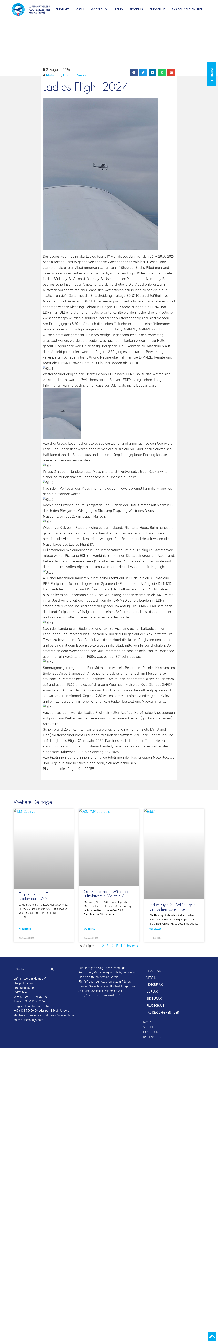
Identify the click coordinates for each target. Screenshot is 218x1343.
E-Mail (54, 1011)
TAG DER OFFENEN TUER (187, 9)
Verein (82, 75)
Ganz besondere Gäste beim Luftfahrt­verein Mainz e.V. (108, 894)
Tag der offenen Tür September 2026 (35, 896)
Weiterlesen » (25, 929)
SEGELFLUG (136, 9)
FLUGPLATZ (62, 9)
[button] (134, 72)
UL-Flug (69, 75)
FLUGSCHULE (157, 9)
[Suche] (52, 969)
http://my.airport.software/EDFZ (99, 995)
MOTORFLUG (99, 9)
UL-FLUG (118, 9)
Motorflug (53, 75)
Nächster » (129, 945)
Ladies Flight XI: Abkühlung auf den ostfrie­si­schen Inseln (174, 907)
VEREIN (80, 9)
